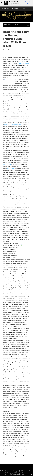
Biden (27, 383)
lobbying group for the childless (13, 124)
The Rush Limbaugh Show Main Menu (14, 8)
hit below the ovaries (23, 63)
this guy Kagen (7, 164)
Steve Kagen (10, 168)
